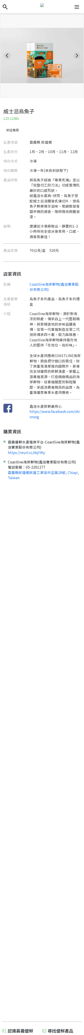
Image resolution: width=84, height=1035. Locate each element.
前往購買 (12, 130)
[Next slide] (76, 55)
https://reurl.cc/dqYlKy (26, 452)
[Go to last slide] (7, 55)
